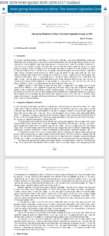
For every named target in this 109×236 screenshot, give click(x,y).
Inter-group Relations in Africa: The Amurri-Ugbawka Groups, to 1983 (59, 9)
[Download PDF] (105, 9)
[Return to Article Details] (4, 9)
